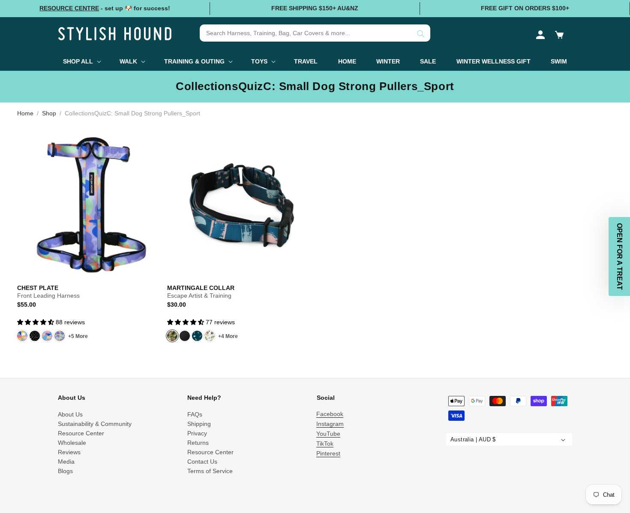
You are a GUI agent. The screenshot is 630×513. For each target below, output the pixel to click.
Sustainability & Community (95, 423)
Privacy (197, 433)
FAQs (194, 414)
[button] (559, 34)
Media (66, 461)
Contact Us (202, 461)
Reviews (69, 452)
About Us (70, 414)
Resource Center (81, 433)
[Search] (420, 33)
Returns (198, 442)
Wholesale (72, 442)
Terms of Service (210, 471)
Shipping (199, 423)
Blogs (65, 471)
